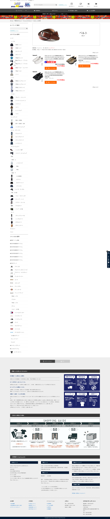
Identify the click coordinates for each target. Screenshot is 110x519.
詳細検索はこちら (63, 4)
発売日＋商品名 (62, 49)
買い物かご (96, 6)
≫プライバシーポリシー (15, 507)
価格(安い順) (50, 49)
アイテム (20, 10)
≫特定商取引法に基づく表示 (16, 505)
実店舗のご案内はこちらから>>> (78, 493)
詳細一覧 (46, 47)
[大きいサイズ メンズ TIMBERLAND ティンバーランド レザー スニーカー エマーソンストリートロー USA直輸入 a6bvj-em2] (38, 60)
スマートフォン (48, 361)
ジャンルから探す (15, 236)
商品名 (43, 49)
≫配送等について (32, 505)
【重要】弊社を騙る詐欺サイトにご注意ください (55, 14)
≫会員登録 (49, 503)
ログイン (88, 6)
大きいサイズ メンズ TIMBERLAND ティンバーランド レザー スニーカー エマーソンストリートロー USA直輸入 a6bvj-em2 (54, 57)
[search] (56, 5)
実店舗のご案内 (73, 10)
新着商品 (38, 10)
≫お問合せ (49, 507)
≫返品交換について (32, 507)
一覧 (43, 47)
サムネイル (39, 47)
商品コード (39, 49)
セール (55, 10)
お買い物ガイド (72, 6)
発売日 (46, 49)
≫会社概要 (12, 503)
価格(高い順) (56, 49)
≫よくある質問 (50, 505)
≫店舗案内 (49, 509)
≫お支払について (32, 503)
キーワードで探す (15, 25)
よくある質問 (92, 10)
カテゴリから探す (15, 34)
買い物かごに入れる (50, 68)
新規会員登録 (80, 6)
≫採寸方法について (32, 509)
